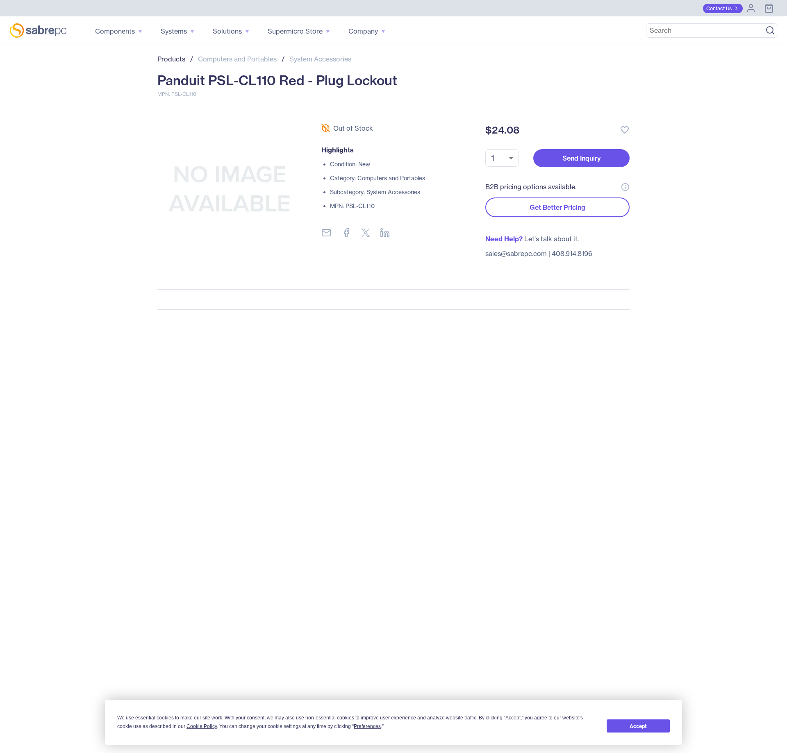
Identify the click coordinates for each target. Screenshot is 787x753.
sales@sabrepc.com (516, 253)
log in (575, 108)
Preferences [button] (367, 726)
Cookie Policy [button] (202, 726)
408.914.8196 (572, 253)
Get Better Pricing (557, 207)
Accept (638, 726)
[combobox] (502, 158)
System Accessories (320, 59)
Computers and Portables (237, 59)
